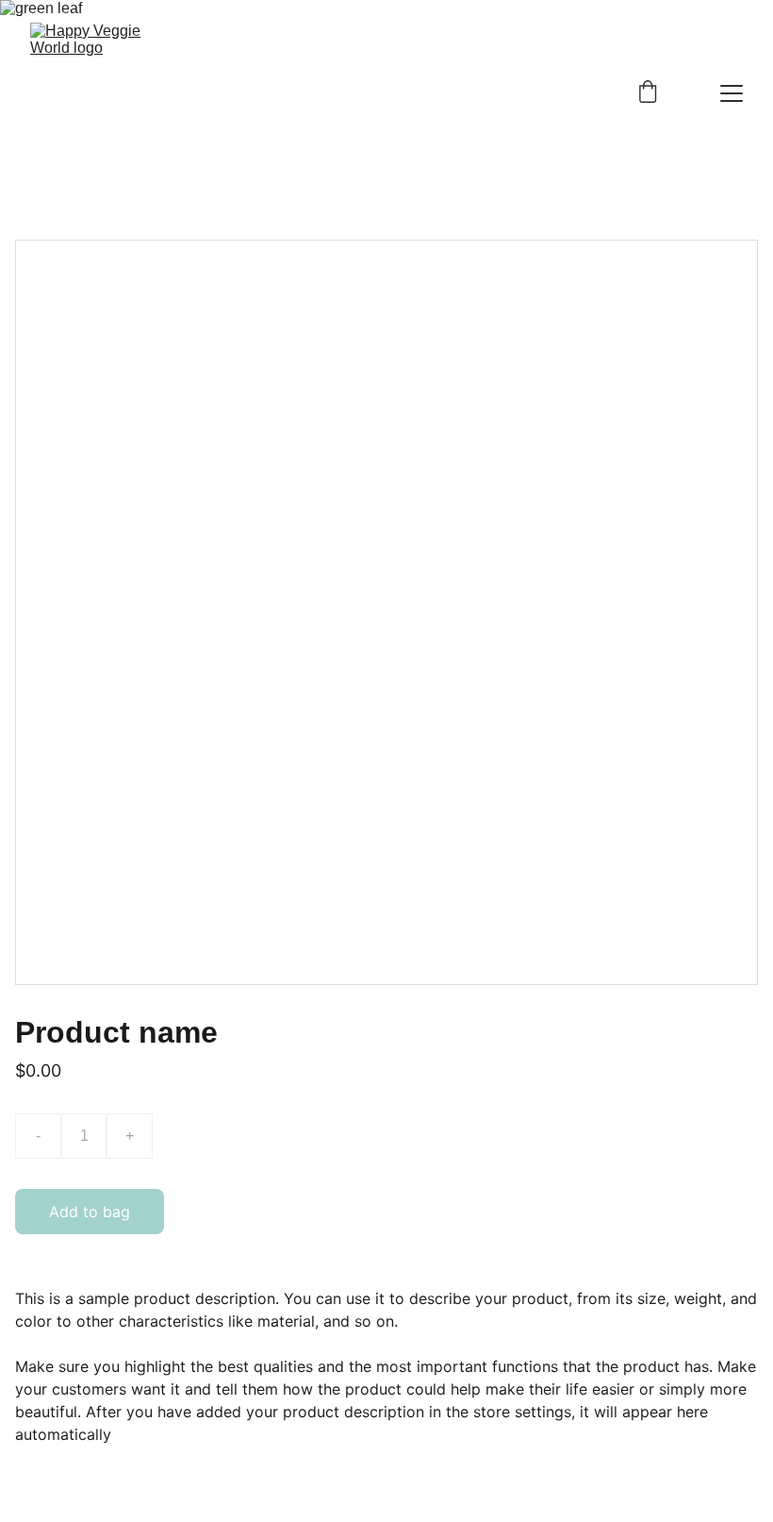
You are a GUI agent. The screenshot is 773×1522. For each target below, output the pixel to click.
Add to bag (89, 1211)
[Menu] (731, 93)
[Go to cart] (647, 93)
